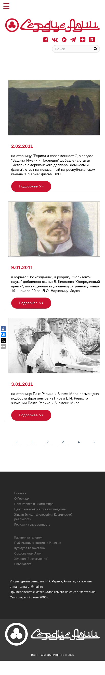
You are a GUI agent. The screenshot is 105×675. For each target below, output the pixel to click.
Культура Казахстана (29, 548)
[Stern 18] (52, 25)
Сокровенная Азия (28, 553)
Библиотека (22, 564)
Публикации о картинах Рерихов (37, 543)
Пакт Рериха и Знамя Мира (34, 504)
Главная (20, 493)
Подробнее (28, 186)
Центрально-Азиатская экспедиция (40, 509)
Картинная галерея (28, 537)
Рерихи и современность (32, 524)
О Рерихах (21, 498)
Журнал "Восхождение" (31, 559)
